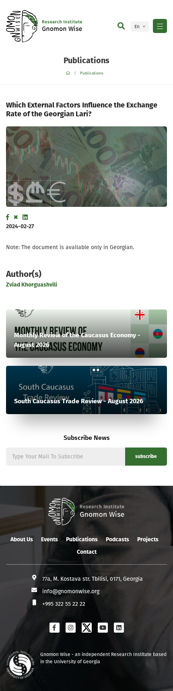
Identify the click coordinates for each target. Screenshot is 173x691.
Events (49, 539)
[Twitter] (16, 217)
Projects (148, 539)
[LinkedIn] (25, 217)
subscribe (146, 456)
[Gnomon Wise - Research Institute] (22, 26)
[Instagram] (71, 628)
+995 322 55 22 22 (63, 603)
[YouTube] (103, 628)
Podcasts (117, 539)
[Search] (121, 26)
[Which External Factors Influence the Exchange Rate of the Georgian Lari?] (86, 166)
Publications (91, 73)
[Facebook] (7, 217)
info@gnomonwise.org (70, 591)
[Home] (68, 73)
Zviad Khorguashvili (31, 284)
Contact (87, 552)
